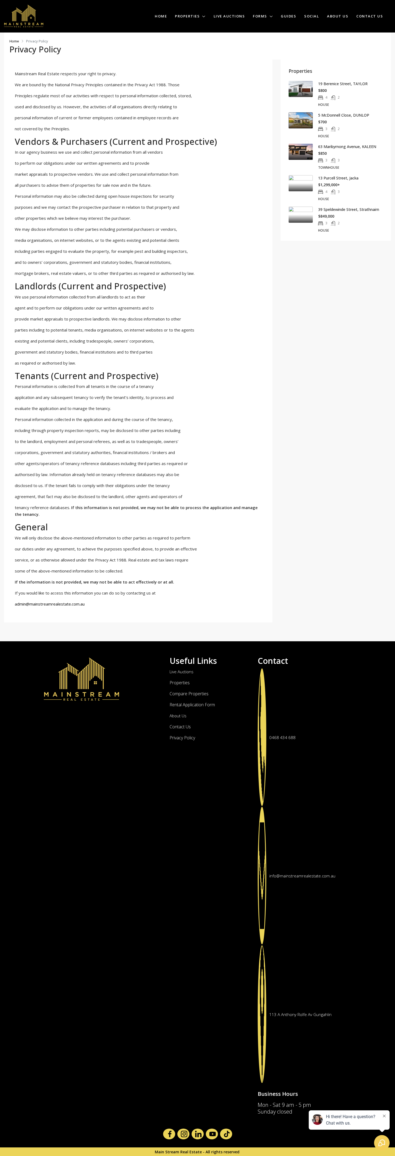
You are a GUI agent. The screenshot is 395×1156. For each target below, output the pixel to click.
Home (161, 16)
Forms (260, 16)
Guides (288, 16)
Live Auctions (229, 16)
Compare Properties (189, 694)
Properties (187, 16)
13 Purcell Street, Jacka (338, 178)
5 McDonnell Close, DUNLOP (343, 115)
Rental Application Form (192, 705)
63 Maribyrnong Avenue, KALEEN (347, 146)
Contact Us (369, 16)
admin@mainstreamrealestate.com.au (50, 604)
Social (311, 16)
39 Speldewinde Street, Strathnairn (348, 209)
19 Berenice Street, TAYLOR (343, 83)
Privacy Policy (182, 738)
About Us (337, 16)
